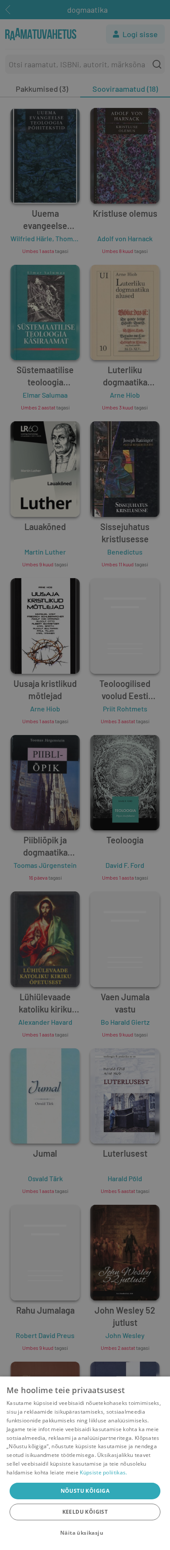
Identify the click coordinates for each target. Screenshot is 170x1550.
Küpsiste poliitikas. (103, 1472)
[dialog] (85, 1463)
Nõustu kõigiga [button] (85, 1491)
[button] (85, 1533)
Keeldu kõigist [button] (85, 1511)
